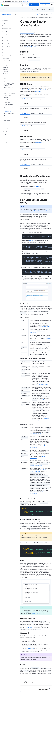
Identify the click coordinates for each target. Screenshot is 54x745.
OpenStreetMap (26, 90)
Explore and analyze (6, 14)
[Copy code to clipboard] (50, 236)
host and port (29, 627)
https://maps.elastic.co (37, 613)
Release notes (35, 9)
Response (41, 99)
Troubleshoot (43, 9)
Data (22, 560)
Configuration (25, 304)
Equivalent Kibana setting (44, 326)
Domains (24, 51)
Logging (23, 664)
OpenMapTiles (43, 90)
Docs (2, 9)
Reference (50, 9)
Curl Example (25, 99)
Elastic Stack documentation (41, 210)
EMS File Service (26, 136)
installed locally (32, 46)
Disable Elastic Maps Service (35, 175)
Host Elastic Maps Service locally (33, 201)
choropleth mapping (25, 141)
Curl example (25, 150)
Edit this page (35, 14)
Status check (24, 633)
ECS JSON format (35, 667)
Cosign (31, 240)
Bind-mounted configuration (28, 499)
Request (33, 99)
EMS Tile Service (26, 84)
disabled (26, 46)
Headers (24, 64)
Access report (26, 1)
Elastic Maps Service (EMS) (27, 33)
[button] (23, 29)
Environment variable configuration (30, 519)
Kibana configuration (27, 618)
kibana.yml (37, 186)
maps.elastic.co (39, 91)
